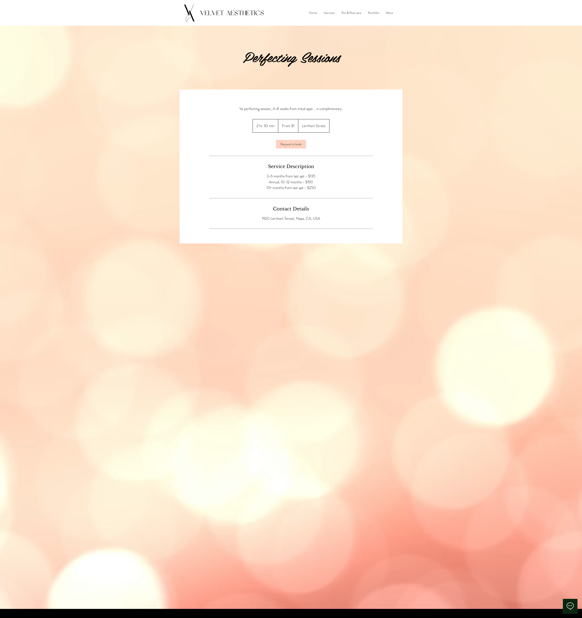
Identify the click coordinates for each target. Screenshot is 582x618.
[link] (291, 144)
